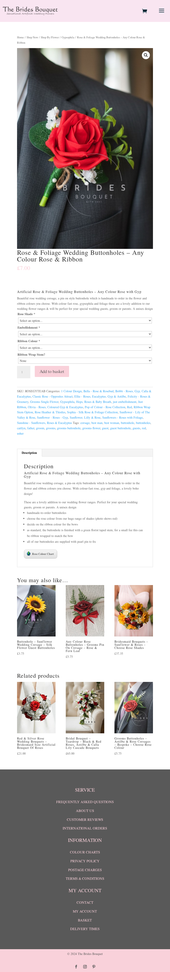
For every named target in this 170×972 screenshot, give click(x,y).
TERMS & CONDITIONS (85, 878)
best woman (111, 423)
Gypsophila (68, 37)
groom (40, 428)
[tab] (29, 453)
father (30, 428)
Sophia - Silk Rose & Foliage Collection (92, 412)
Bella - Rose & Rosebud (98, 391)
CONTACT (85, 902)
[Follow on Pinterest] (93, 966)
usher (20, 433)
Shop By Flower (50, 37)
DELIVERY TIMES (85, 928)
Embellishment (28, 327)
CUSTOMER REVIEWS (85, 819)
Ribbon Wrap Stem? (31, 354)
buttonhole (127, 423)
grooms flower (91, 428)
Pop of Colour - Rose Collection (105, 407)
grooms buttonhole (69, 428)
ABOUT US (85, 810)
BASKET (85, 920)
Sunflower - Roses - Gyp (52, 417)
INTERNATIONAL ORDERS (85, 828)
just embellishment (124, 402)
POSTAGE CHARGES (85, 869)
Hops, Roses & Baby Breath (93, 402)
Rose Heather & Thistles (50, 412)
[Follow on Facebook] (76, 966)
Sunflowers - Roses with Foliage (122, 417)
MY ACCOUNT (85, 911)
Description (29, 452)
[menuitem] (145, 11)
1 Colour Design (71, 391)
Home (20, 37)
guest (105, 428)
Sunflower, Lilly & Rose (85, 417)
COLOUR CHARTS (85, 852)
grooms (50, 428)
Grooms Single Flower (44, 402)
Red (129, 407)
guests (136, 428)
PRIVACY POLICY (85, 861)
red (144, 428)
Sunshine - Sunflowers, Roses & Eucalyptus (44, 423)
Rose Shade (26, 314)
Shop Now (32, 37)
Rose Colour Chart (43, 554)
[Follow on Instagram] (85, 966)
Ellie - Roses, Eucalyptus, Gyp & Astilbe (100, 396)
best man (96, 423)
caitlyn (21, 428)
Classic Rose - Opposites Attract (53, 396)
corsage (85, 423)
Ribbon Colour (28, 341)
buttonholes (143, 423)
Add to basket (52, 371)
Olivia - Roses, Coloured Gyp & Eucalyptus (55, 407)
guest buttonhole (120, 428)
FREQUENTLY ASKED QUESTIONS (85, 801)
